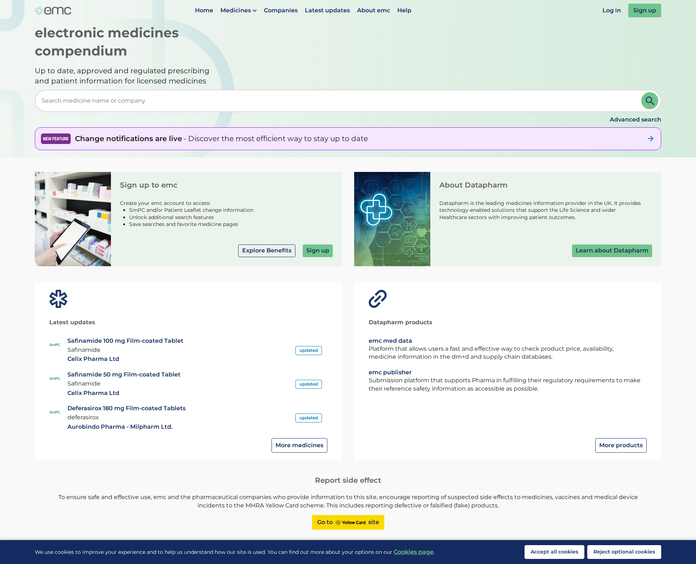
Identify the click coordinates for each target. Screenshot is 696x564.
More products (621, 445)
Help (404, 10)
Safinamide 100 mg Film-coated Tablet (125, 340)
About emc (373, 10)
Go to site (348, 522)
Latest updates (327, 10)
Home (204, 10)
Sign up (644, 10)
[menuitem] (204, 11)
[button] (238, 11)
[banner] (348, 138)
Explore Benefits (266, 250)
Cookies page (414, 551)
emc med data (390, 340)
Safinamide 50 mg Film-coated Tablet (124, 374)
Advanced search (635, 119)
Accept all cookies (554, 551)
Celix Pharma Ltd (93, 358)
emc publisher (390, 372)
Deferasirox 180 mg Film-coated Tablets (126, 408)
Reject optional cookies (624, 551)
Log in (611, 10)
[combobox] (339, 101)
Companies (281, 10)
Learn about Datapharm (612, 250)
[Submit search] (649, 100)
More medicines (299, 445)
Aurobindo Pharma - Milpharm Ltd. (120, 426)
